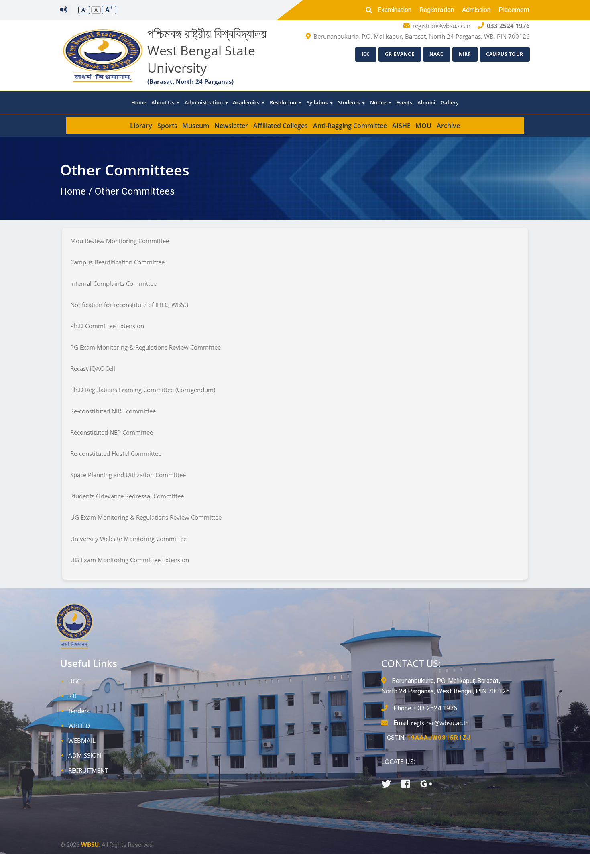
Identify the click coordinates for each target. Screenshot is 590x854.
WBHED (79, 726)
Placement (514, 10)
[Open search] (371, 10)
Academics (246, 102)
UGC (74, 681)
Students (349, 102)
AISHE (401, 125)
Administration (204, 102)
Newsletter (231, 125)
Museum (195, 125)
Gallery (450, 102)
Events (404, 102)
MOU (423, 125)
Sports (167, 125)
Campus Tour (505, 54)
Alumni (426, 102)
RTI (72, 696)
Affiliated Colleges (280, 125)
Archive (448, 125)
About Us (163, 102)
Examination (394, 10)
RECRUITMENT (88, 770)
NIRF (465, 54)
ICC (366, 54)
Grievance (400, 54)
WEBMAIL (82, 740)
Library (141, 125)
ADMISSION (84, 755)
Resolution (283, 102)
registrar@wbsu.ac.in (440, 723)
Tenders (79, 711)
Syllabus (318, 102)
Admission (476, 10)
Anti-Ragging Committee (350, 125)
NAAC (436, 54)
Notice (378, 102)
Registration (436, 10)
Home (138, 102)
